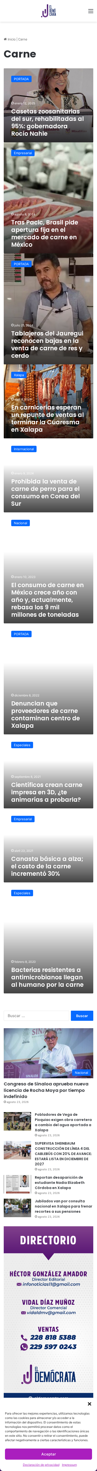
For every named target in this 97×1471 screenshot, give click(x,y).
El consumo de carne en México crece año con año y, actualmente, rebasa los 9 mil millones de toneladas (47, 600)
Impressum (69, 1465)
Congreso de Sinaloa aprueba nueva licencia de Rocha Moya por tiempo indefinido (46, 1090)
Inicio (11, 39)
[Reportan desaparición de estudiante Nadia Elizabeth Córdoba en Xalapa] (17, 1184)
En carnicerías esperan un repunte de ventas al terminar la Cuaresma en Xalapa (47, 418)
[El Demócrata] (48, 10)
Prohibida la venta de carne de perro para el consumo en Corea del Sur (45, 492)
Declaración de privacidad (41, 1465)
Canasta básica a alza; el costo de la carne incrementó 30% (47, 866)
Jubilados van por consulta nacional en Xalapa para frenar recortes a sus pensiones (63, 1206)
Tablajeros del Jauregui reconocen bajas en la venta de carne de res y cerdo (47, 344)
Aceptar (48, 1454)
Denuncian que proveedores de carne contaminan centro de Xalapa (45, 714)
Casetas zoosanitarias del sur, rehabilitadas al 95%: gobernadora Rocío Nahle (47, 122)
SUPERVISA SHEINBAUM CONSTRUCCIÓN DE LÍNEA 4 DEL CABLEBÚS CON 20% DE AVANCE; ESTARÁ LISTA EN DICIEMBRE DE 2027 (63, 1154)
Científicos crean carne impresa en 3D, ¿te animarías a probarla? (46, 792)
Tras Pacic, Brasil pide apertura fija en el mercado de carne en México (44, 233)
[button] (89, 1403)
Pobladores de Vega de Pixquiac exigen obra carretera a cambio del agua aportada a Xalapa (63, 1122)
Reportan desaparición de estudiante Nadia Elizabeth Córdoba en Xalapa (60, 1182)
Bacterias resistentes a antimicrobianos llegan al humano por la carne (47, 977)
